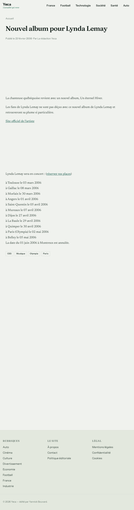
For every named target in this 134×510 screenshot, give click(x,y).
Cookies (97, 458)
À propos (52, 447)
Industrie (8, 486)
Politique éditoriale (59, 458)
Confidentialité (101, 452)
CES (9, 253)
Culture (7, 458)
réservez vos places (59, 174)
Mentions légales (102, 447)
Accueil (10, 18)
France (51, 5)
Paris (45, 253)
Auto (126, 5)
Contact (52, 452)
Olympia (34, 253)
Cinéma (7, 452)
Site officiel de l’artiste (20, 121)
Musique (20, 253)
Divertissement (12, 463)
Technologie (83, 5)
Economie (9, 469)
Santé (114, 5)
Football (65, 5)
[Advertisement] (67, 67)
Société (101, 5)
